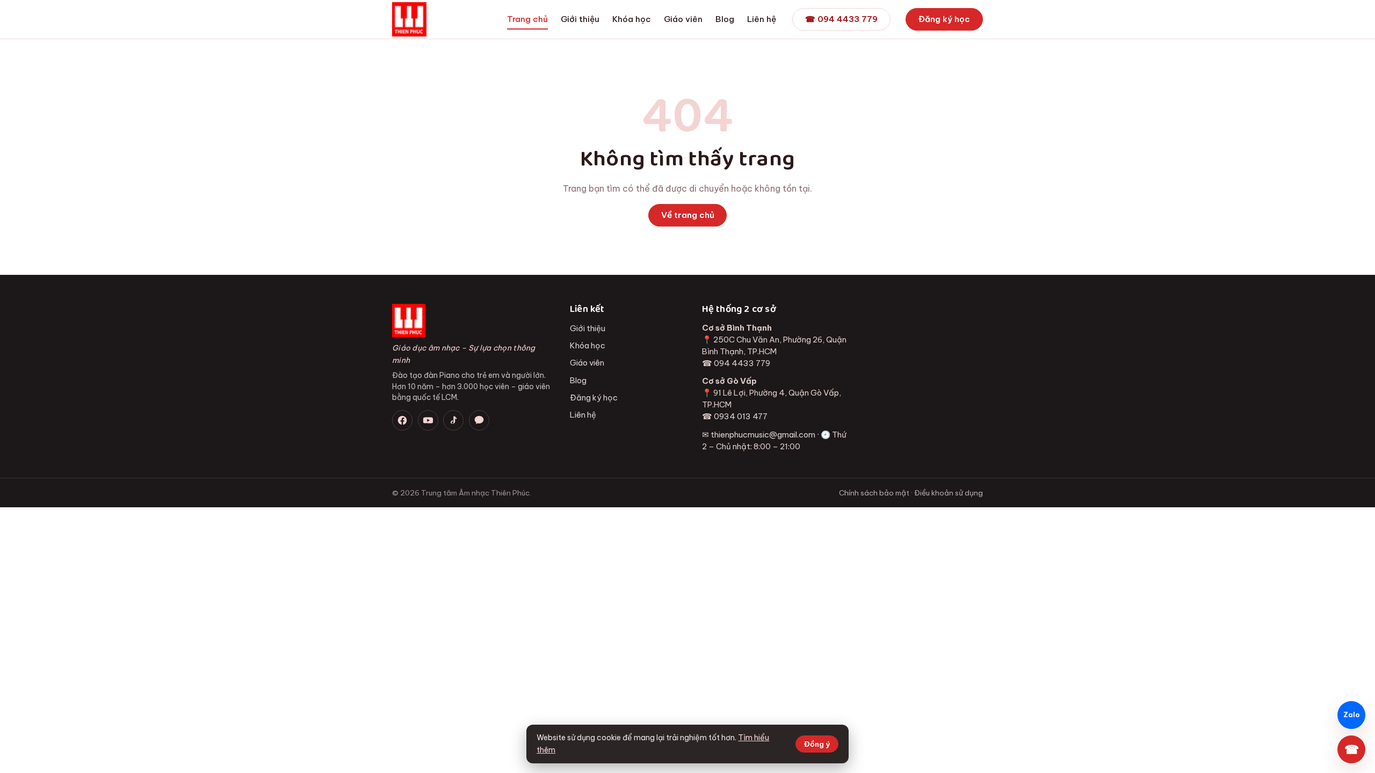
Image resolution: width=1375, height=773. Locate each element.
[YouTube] (428, 420)
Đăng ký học (944, 19)
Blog (724, 19)
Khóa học (631, 19)
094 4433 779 (742, 363)
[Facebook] (402, 420)
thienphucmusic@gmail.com (763, 434)
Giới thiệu (580, 19)
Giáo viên (683, 19)
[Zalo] (479, 420)
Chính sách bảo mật (874, 493)
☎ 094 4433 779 (841, 19)
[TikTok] (453, 420)
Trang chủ (527, 19)
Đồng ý (817, 744)
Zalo (1351, 715)
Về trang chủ (687, 215)
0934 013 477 (741, 416)
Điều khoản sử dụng (948, 493)
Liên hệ (761, 19)
